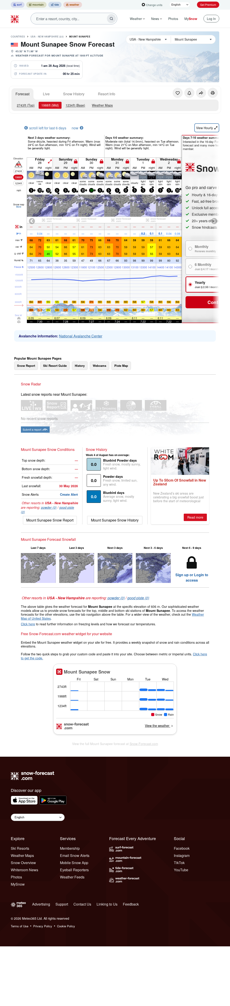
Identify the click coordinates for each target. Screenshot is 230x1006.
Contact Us (82, 904)
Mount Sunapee (80, 36)
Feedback (131, 904)
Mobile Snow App (74, 862)
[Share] (201, 93)
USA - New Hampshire (47, 36)
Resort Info (106, 93)
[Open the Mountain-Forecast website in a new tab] (36, 5)
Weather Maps (102, 105)
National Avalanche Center (80, 336)
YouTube (181, 869)
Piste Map (121, 365)
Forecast (22, 93)
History (80, 365)
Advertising (41, 904)
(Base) (75, 105)
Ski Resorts (20, 848)
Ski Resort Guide (55, 365)
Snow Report (26, 365)
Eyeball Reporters (74, 869)
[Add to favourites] (178, 93)
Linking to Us (107, 904)
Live (46, 93)
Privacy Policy (42, 926)
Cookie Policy (66, 926)
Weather (136, 18)
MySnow (18, 884)
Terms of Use (19, 926)
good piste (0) (138, 597)
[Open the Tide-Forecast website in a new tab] (55, 5)
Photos (173, 18)
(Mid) (50, 105)
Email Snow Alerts (74, 855)
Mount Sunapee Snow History (115, 520)
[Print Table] (213, 93)
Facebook (182, 848)
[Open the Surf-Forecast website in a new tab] (17, 5)
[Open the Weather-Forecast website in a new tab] (72, 5)
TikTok (179, 862)
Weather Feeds (72, 877)
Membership (70, 848)
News (155, 18)
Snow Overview (23, 862)
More (18, 206)
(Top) (26, 105)
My (190, 18)
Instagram (182, 855)
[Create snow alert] (189, 93)
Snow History (73, 93)
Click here (28, 624)
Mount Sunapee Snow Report (49, 520)
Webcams (99, 365)
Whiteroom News (24, 869)
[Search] (111, 18)
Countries (18, 36)
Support (61, 904)
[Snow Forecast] (15, 18)
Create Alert (69, 494)
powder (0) (49, 507)
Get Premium (208, 5)
